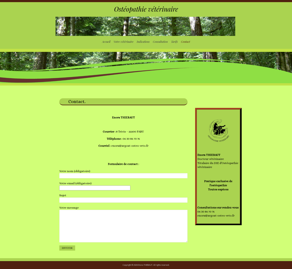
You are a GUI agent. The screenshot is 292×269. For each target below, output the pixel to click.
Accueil (106, 42)
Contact (185, 42)
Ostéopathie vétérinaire (146, 9)
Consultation (160, 42)
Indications (143, 42)
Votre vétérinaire (124, 42)
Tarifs (174, 42)
